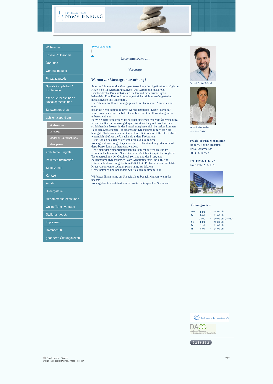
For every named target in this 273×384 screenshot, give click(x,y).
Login (227, 357)
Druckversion (53, 358)
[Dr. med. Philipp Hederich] (203, 63)
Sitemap (64, 358)
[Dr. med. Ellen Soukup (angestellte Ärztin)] (203, 106)
